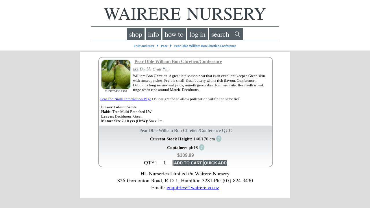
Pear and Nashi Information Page (125, 99)
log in (197, 34)
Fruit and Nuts (144, 46)
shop (136, 34)
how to (174, 34)
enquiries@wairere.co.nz (193, 187)
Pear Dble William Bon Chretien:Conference (205, 46)
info (153, 34)
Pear (164, 46)
